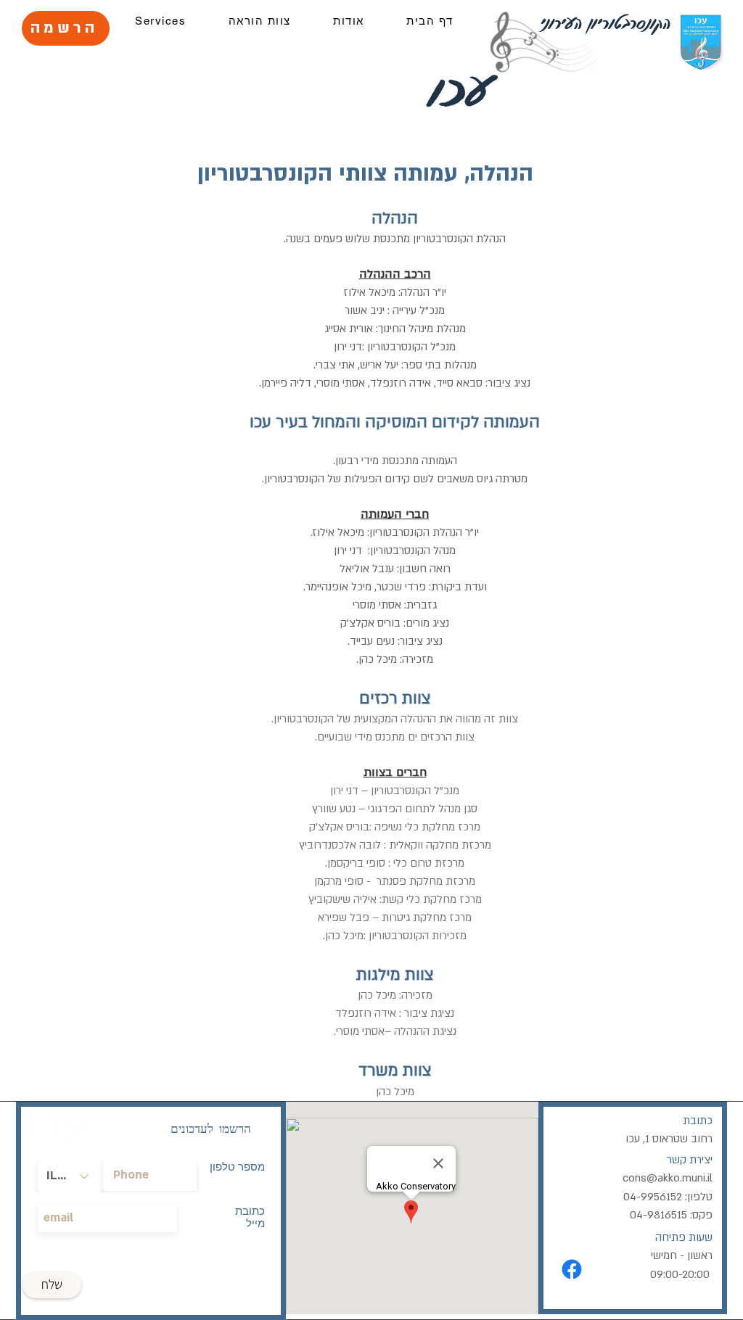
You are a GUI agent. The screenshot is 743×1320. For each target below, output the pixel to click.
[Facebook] (572, 1269)
